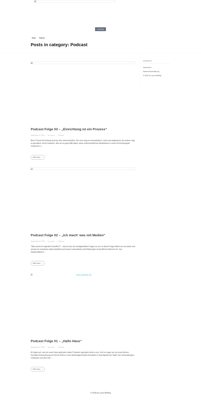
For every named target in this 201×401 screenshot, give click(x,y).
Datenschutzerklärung (151, 71)
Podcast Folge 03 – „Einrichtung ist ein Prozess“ (69, 129)
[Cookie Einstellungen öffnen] (5, 396)
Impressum (147, 67)
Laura (52, 135)
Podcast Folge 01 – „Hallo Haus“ (56, 341)
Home (34, 38)
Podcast (61, 135)
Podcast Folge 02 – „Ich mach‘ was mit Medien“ (68, 235)
